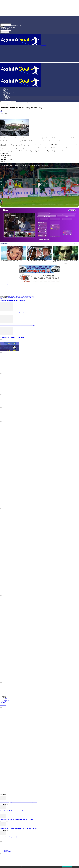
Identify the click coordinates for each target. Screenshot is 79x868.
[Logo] (20, 74)
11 (1, 701)
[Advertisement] (39, 54)
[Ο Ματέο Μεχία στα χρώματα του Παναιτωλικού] (6, 335)
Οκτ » (4, 705)
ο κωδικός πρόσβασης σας (16, 25)
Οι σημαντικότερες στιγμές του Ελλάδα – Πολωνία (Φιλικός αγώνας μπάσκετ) (18, 802)
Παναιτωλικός (5, 89)
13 (3, 701)
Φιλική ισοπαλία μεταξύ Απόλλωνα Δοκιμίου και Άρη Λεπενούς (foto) (21, 296)
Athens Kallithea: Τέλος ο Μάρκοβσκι (9, 836)
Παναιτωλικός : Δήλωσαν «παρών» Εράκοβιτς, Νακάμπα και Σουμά (16, 819)
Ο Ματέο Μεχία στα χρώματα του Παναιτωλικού (12, 337)
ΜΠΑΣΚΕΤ (7, 98)
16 (6, 701)
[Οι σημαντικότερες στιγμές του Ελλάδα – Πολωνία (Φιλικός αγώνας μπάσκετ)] (3, 799)
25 (1, 703)
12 (2, 701)
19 (2, 702)
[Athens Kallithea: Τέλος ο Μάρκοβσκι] (3, 834)
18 (1, 702)
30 (6, 703)
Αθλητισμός (7, 97)
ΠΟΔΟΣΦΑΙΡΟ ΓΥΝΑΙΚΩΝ (8, 92)
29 (5, 703)
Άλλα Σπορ (7, 96)
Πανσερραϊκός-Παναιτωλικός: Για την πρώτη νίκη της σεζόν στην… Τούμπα (20, 297)
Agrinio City (7, 99)
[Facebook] (2, 115)
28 (4, 703)
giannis (1, 111)
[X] (6, 115)
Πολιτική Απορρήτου (7, 17)
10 (8, 700)
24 (8, 702)
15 (5, 701)
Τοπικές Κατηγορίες (6, 93)
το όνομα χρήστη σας (15, 24)
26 (2, 703)
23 (6, 702)
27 (3, 703)
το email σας (13, 30)
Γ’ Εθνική (4, 91)
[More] (19, 115)
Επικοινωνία (5, 19)
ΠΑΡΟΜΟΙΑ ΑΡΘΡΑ (4, 300)
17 (8, 701)
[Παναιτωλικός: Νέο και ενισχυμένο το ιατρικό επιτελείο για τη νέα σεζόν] (6, 322)
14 (4, 701)
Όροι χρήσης (5, 16)
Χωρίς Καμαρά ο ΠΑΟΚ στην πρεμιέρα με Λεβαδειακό (13, 810)
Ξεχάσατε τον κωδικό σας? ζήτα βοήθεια (7, 27)
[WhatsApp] (15, 115)
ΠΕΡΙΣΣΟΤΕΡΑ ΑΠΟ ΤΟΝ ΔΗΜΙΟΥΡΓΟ (17, 300)
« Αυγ (1, 705)
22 (5, 702)
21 (4, 702)
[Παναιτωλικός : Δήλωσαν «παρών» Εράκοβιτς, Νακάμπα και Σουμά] (3, 817)
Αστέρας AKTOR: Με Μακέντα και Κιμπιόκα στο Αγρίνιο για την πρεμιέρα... (18, 828)
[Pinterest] (11, 115)
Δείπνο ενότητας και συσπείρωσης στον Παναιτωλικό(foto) (14, 312)
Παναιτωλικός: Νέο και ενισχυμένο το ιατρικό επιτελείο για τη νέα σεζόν (17, 325)
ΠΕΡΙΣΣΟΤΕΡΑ (6, 95)
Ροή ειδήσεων (5, 18)
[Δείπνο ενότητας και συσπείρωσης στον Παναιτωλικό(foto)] (6, 310)
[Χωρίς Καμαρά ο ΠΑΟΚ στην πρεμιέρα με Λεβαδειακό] (3, 808)
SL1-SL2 (4, 90)
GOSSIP (4, 94)
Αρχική (4, 88)
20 (3, 702)
